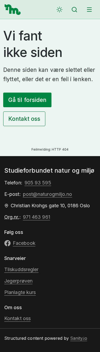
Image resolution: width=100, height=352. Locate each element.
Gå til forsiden (27, 100)
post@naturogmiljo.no (47, 194)
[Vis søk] (74, 9)
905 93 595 (38, 182)
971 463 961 (36, 217)
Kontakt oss (24, 118)
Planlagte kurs (20, 292)
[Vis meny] (89, 9)
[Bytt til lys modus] (59, 9)
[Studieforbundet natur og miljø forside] (12, 9)
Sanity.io (78, 338)
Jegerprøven (18, 281)
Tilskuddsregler (21, 269)
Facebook (24, 243)
